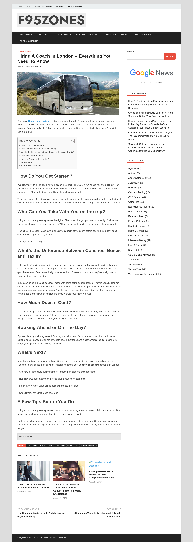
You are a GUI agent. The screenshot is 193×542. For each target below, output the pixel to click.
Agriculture (133, 168)
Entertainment (135, 211)
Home (37, 7)
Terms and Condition (74, 7)
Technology (109, 35)
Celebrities (133, 202)
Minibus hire (73, 445)
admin (38, 66)
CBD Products (135, 197)
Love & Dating (135, 245)
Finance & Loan (136, 216)
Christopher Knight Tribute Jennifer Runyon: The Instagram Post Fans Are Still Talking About (150, 136)
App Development (137, 178)
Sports (125, 35)
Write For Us (47, 7)
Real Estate (134, 250)
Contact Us (59, 7)
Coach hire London (38, 121)
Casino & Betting (136, 192)
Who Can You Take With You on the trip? (39, 149)
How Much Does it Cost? (32, 155)
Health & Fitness (62, 35)
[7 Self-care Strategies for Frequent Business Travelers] (33, 472)
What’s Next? (27, 162)
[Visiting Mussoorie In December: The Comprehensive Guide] (105, 465)
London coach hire (56, 445)
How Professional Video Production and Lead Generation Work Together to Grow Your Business (151, 104)
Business (43, 35)
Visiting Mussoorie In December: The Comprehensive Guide (101, 474)
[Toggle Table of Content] (71, 141)
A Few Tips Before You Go (33, 166)
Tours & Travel (24, 51)
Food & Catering (29, 41)
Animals (132, 173)
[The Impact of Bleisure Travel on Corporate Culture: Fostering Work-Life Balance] (69, 472)
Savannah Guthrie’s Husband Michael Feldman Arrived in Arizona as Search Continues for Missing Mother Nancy (147, 147)
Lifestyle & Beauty (86, 35)
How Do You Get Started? (32, 145)
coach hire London (36, 445)
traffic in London (88, 445)
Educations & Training (139, 207)
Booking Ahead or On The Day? (35, 159)
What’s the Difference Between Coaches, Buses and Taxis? (47, 152)
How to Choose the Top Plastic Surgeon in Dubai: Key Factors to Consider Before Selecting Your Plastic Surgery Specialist (149, 124)
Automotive (26, 35)
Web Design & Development (142, 274)
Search (131, 51)
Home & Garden (142, 35)
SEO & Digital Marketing (140, 255)
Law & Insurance (136, 235)
